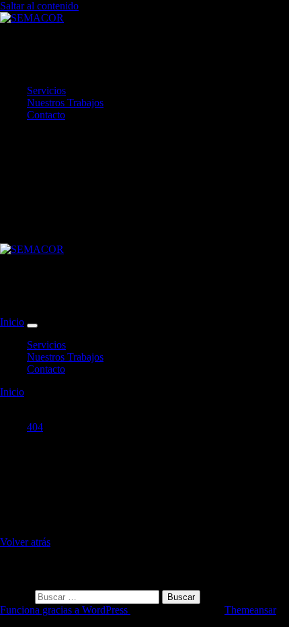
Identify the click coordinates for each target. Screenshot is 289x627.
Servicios (46, 90)
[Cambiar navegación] (32, 326)
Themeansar (250, 610)
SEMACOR (69, 54)
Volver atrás (25, 542)
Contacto (46, 114)
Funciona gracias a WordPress (65, 610)
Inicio (12, 322)
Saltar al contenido (39, 5)
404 (35, 427)
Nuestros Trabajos (65, 102)
